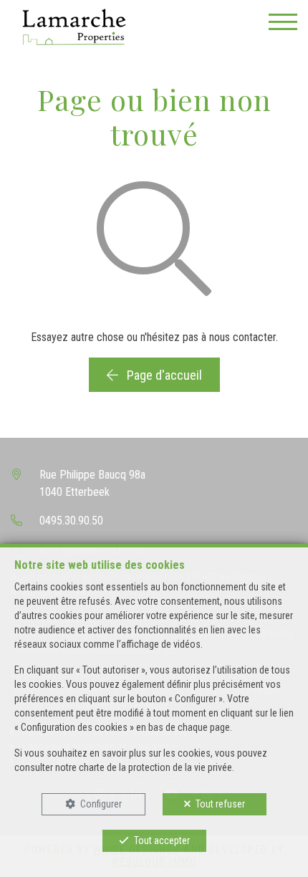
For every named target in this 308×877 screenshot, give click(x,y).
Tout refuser (220, 804)
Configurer (101, 804)
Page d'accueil (163, 375)
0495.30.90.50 (71, 520)
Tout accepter (162, 840)
